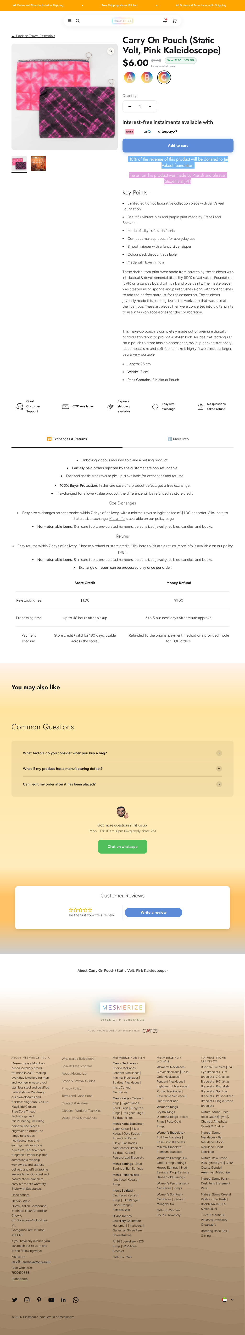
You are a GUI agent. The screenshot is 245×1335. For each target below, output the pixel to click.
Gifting (206, 1235)
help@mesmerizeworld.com (30, 1261)
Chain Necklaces (124, 1068)
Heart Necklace (167, 1101)
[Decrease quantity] (130, 106)
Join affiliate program (77, 1066)
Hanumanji (120, 1225)
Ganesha (119, 1230)
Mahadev (136, 1225)
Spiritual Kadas (123, 1152)
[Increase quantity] (150, 106)
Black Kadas (121, 1128)
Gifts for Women (168, 1210)
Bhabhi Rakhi (210, 1204)
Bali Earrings (134, 1168)
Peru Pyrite (208, 1163)
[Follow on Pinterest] (39, 1300)
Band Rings (120, 1108)
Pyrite (223, 1116)
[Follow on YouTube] (51, 1300)
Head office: (20, 1195)
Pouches (207, 1220)
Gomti (205, 1126)
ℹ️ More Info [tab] (178, 439)
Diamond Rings (167, 1116)
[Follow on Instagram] (27, 1300)
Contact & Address (75, 1103)
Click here (215, 513)
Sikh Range (130, 1200)
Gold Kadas (131, 1133)
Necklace (119, 1179)
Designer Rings (132, 1113)
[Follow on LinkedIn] (63, 1300)
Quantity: (130, 96)
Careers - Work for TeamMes (81, 1110)
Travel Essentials (212, 1215)
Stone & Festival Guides (78, 1081)
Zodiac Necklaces (169, 1091)
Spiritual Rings (123, 1117)
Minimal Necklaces (126, 1077)
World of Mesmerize (60, 1317)
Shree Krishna (122, 1235)
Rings (116, 1184)
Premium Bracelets (169, 1151)
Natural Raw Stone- (214, 1158)
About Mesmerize (74, 1073)
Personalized (121, 1210)
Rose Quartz (209, 1116)
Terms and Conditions (77, 1096)
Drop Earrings (179, 1172)
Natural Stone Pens (214, 1178)
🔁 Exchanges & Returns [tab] (67, 439)
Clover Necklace (168, 1072)
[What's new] (165, 20)
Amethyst (220, 1121)
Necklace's (164, 1199)
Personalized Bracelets (128, 1157)
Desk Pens (208, 1183)
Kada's (132, 1179)
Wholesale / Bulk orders (78, 1058)
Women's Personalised (172, 1183)
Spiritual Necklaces (126, 1082)
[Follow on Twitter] (14, 1300)
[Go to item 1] (19, 164)
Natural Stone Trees (214, 1112)
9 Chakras (218, 1126)
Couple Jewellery (169, 1215)
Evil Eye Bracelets (169, 1137)
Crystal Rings (166, 1112)
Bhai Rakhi (219, 1199)
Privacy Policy (71, 1088)
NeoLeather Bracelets (128, 1148)
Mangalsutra (165, 1204)
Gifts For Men (122, 1257)
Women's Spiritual (169, 1194)
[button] (68, 20)
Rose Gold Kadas (125, 1138)
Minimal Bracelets (169, 1147)
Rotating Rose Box (214, 1231)
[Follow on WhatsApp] (75, 1300)
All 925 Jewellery (124, 1241)
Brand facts (19, 1279)
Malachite (223, 1172)
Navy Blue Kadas (125, 1143)
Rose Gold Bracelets (171, 1142)
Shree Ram (134, 1230)
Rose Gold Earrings (171, 1177)
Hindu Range (122, 1205)
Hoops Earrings (167, 1167)
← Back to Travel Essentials (33, 36)
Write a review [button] (154, 912)
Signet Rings (130, 1103)
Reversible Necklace (171, 1096)
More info (117, 518)
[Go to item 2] (38, 164)
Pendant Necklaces (126, 1073)
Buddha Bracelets (213, 1067)
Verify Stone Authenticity (79, 1118)
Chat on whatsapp (123, 846)
